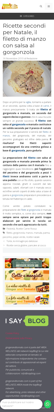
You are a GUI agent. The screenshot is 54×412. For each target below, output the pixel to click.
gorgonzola (19, 124)
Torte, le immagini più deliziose (22, 241)
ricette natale (33, 237)
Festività (11, 228)
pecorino (7, 237)
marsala (38, 232)
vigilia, (28, 102)
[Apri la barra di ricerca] (41, 6)
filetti (7, 176)
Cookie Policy (12, 333)
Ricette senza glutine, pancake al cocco (26, 245)
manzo (6, 135)
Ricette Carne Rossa (26, 228)
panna (46, 232)
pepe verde (19, 237)
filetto (44, 109)
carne (46, 105)
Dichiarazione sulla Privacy (19, 338)
